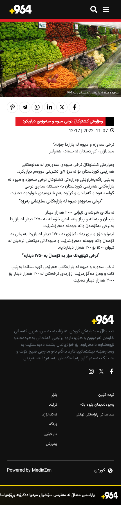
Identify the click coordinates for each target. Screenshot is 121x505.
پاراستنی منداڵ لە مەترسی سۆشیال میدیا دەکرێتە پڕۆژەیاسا (47, 495)
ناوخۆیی (50, 434)
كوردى (99, 470)
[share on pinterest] (12, 107)
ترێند (53, 405)
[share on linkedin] (49, 107)
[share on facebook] (74, 107)
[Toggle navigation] (106, 9)
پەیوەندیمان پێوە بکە (97, 405)
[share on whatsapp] (37, 107)
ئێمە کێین (106, 395)
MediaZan (41, 470)
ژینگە (53, 425)
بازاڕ (54, 395)
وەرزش (51, 444)
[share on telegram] (24, 107)
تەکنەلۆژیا (49, 415)
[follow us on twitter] (101, 373)
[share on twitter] (62, 107)
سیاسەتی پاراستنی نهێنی (95, 415)
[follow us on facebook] (111, 373)
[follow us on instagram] (91, 373)
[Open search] (94, 9)
